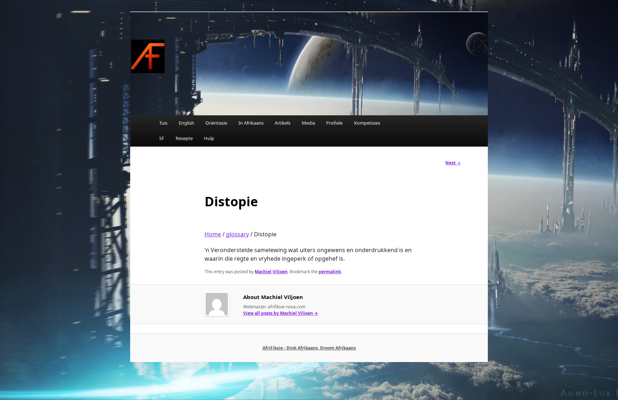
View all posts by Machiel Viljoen (280, 313)
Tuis (163, 123)
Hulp (209, 138)
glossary (237, 234)
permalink (330, 272)
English (186, 123)
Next (453, 163)
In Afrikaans (251, 123)
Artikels (282, 123)
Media (308, 123)
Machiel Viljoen (271, 272)
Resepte (184, 138)
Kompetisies (367, 123)
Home (213, 234)
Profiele (334, 123)
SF (161, 138)
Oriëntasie (216, 123)
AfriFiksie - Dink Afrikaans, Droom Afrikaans (309, 348)
